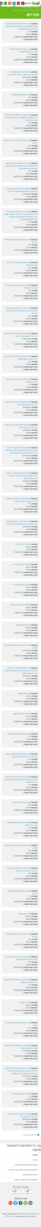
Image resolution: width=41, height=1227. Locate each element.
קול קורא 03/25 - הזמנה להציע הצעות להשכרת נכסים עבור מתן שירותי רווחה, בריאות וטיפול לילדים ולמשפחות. (20, 779)
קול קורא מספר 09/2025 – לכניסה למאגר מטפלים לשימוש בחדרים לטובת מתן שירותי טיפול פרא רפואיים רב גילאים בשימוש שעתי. (21, 450)
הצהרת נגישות (26, 1214)
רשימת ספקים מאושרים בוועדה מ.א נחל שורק (23, 1170)
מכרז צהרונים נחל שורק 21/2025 (19, 734)
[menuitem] (20, 1155)
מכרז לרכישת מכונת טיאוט (21, 802)
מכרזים (35, 1155)
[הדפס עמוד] (30, 1203)
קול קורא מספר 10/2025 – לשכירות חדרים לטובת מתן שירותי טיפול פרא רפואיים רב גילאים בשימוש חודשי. (22, 476)
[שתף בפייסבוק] (20, 1203)
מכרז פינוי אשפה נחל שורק (21, 1094)
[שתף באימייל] (10, 1203)
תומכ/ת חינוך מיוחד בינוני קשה (20, 605)
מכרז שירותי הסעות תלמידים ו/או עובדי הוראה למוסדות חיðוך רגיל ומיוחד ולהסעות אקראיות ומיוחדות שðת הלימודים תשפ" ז (21, 26)
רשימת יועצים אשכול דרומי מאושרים (26, 1165)
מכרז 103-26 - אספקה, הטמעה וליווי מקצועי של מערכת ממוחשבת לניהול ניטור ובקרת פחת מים (21, 310)
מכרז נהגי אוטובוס (24, 693)
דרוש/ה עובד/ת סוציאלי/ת (21, 584)
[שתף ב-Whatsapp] (25, 1203)
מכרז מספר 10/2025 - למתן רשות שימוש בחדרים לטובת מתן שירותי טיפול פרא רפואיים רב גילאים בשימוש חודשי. (21, 670)
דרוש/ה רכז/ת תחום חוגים (21, 713)
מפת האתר (35, 1214)
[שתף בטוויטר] (15, 1203)
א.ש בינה (9, 1216)
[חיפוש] (9, 3)
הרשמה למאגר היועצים (30, 1175)
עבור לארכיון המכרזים (30, 1135)
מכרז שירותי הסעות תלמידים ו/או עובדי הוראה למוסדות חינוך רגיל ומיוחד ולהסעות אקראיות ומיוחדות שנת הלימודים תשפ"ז (21, 166)
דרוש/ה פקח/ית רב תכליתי (21, 564)
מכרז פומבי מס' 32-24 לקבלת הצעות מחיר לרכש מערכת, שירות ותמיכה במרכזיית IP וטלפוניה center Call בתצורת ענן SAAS (21, 1071)
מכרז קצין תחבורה (24, 914)
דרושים (35, 1160)
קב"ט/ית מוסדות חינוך (23, 625)
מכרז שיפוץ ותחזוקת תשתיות (20, 95)
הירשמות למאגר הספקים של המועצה (26, 1179)
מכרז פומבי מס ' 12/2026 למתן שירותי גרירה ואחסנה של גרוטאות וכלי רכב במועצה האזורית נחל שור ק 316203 (21, 117)
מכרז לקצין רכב (24, 1002)
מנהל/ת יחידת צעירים (23, 544)
